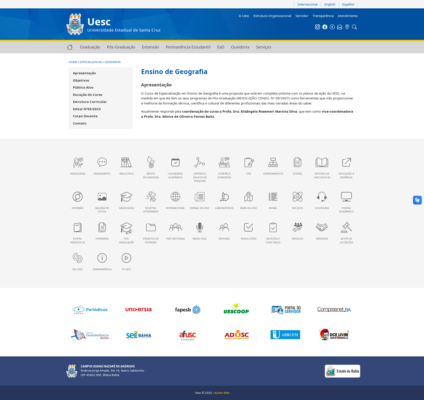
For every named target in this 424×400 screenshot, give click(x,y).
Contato (79, 123)
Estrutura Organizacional (272, 15)
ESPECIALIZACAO (91, 62)
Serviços (263, 47)
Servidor (301, 15)
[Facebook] (325, 27)
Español (348, 4)
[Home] (69, 47)
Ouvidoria (240, 47)
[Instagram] (317, 27)
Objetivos (81, 80)
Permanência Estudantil (188, 47)
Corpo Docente (85, 116)
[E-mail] (340, 27)
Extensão (150, 47)
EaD (220, 47)
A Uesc (244, 15)
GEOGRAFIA (113, 62)
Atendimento (348, 15)
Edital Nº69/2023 (87, 109)
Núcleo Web (221, 393)
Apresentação (84, 73)
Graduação (90, 47)
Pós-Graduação (121, 47)
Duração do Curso (87, 94)
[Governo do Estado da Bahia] (342, 371)
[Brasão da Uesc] (75, 24)
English (329, 4)
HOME (73, 62)
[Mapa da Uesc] (347, 27)
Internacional (307, 4)
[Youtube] (332, 27)
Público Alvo (83, 87)
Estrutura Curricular (90, 101)
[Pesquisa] (354, 27)
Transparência (323, 15)
